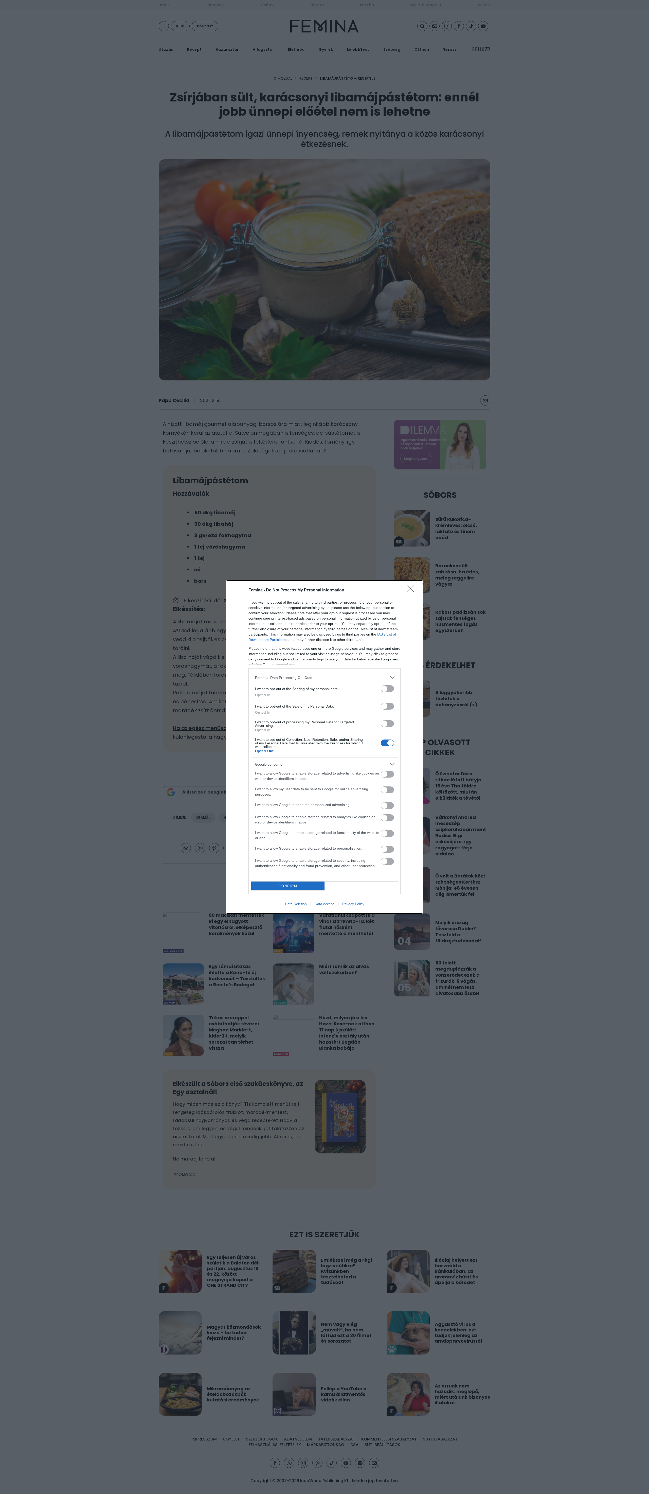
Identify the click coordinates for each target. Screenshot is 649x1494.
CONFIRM (288, 886)
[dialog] (324, 747)
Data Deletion (296, 904)
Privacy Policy (353, 904)
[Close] (412, 590)
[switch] (387, 688)
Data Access (324, 904)
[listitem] (324, 677)
